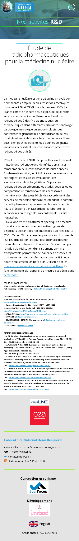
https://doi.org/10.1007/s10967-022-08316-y (30, 377)
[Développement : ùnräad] (39, 515)
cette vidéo (11, 275)
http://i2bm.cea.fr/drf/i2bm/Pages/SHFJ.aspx (25, 311)
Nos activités (33, 22)
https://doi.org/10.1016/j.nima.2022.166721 (29, 389)
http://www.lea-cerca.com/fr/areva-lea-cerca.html (44, 314)
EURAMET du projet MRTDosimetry (50, 289)
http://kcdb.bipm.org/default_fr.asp (20, 302)
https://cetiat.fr (25, 325)
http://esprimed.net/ (26, 317)
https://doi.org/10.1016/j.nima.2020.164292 (29, 365)
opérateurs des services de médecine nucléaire (33, 266)
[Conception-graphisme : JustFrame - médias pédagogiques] (38, 493)
